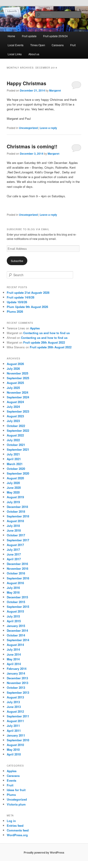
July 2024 (13, 406)
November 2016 (17, 568)
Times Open (37, 45)
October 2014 (16, 635)
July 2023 (13, 421)
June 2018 (14, 530)
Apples (35, 328)
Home (11, 36)
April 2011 (14, 730)
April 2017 (14, 559)
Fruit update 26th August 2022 (44, 342)
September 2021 (18, 449)
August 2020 (15, 478)
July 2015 (13, 616)
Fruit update (29, 36)
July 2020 (13, 483)
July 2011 (13, 725)
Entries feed (15, 825)
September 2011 (18, 716)
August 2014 (15, 645)
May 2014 (13, 659)
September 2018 (18, 516)
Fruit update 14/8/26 (20, 297)
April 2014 (14, 664)
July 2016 (13, 587)
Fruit (73, 45)
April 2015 (14, 621)
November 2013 (17, 683)
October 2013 (16, 687)
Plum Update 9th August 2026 (27, 307)
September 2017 (18, 540)
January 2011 (16, 735)
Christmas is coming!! (32, 146)
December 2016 (17, 564)
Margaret (55, 90)
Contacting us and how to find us (46, 333)
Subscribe (17, 261)
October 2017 (16, 535)
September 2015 (18, 606)
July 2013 (13, 702)
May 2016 (13, 592)
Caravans (58, 45)
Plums (11, 794)
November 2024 (17, 392)
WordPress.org (17, 835)
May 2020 (13, 492)
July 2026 (13, 368)
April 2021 (14, 459)
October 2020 (16, 468)
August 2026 (15, 364)
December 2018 (17, 507)
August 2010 (15, 745)
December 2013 (17, 678)
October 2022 (16, 426)
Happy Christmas (26, 83)
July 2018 (13, 525)
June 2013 (14, 707)
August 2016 (15, 583)
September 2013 (18, 692)
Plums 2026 (15, 311)
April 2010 (14, 754)
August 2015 (15, 611)
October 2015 (16, 602)
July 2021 (13, 454)
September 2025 (18, 378)
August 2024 (15, 402)
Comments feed (18, 830)
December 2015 (17, 597)
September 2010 (18, 740)
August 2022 (15, 435)
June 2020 (14, 487)
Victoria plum (16, 804)
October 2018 (16, 511)
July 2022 (13, 440)
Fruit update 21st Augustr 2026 (28, 292)
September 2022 (18, 430)
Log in (11, 821)
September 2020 (18, 473)
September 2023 (18, 411)
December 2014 (17, 630)
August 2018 (15, 521)
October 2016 (16, 573)
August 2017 (15, 545)
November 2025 (17, 373)
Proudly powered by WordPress (44, 852)
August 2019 (15, 497)
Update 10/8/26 (17, 302)
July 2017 (13, 549)
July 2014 (13, 649)
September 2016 (18, 578)
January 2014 (16, 673)
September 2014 (18, 640)
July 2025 (13, 388)
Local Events (15, 45)
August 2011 (15, 721)
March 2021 (15, 464)
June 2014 (14, 654)
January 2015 (16, 626)
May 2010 (13, 749)
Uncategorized (28, 128)
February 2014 (16, 668)
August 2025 (15, 383)
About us (33, 54)
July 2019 (13, 502)
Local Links (15, 54)
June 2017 (14, 554)
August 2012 (15, 711)
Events (11, 780)
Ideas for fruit (16, 790)
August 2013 (15, 697)
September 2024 (18, 397)
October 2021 (16, 445)
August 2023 (15, 416)
